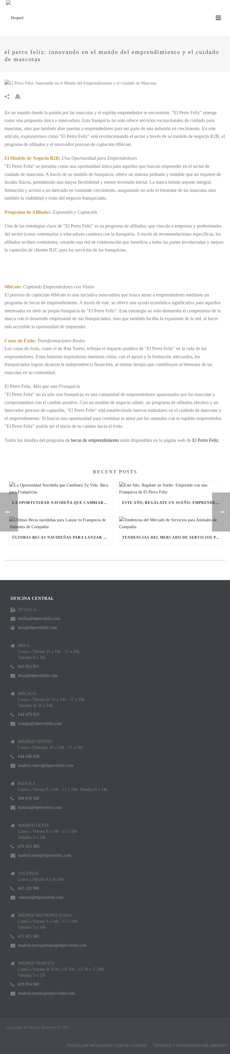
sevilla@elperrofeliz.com (39, 618)
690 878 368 (28, 798)
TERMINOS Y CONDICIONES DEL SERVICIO (189, 1046)
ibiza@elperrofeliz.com (38, 675)
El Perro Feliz (205, 440)
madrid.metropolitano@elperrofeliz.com (52, 945)
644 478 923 (28, 714)
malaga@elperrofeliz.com (40, 723)
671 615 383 (28, 846)
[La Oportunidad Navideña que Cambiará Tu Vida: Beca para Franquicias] (61, 489)
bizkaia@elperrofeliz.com (40, 807)
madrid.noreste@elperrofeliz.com (46, 993)
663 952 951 (28, 666)
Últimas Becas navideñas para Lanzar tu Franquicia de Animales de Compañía (62, 537)
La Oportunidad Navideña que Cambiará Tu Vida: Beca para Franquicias (62, 503)
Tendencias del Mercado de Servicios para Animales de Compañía (172, 537)
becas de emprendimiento (95, 440)
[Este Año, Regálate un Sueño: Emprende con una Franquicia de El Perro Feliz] (171, 489)
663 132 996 (28, 888)
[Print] (20, 96)
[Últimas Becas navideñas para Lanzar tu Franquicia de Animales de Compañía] (61, 523)
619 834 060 (28, 984)
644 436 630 (28, 756)
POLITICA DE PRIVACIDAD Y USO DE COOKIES (106, 1046)
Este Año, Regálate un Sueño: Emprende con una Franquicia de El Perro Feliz (172, 503)
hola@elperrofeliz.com (37, 627)
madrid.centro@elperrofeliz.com (45, 765)
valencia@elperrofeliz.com (40, 897)
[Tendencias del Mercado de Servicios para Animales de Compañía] (171, 523)
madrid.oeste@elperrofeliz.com (44, 855)
